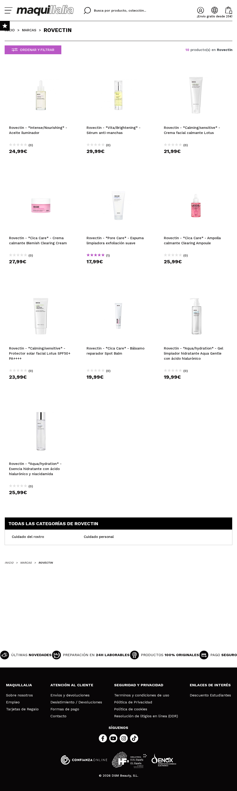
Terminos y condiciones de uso (141, 695)
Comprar (41, 159)
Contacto (58, 716)
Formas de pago (64, 709)
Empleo (13, 702)
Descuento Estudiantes (210, 695)
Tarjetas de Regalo (22, 709)
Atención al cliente (71, 685)
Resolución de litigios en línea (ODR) (146, 716)
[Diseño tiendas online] (164, 759)
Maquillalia (19, 685)
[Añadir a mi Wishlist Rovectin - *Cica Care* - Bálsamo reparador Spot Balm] (119, 292)
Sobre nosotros (19, 695)
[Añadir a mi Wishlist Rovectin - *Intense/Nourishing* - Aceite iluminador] (41, 71)
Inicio (10, 30)
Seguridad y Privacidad (138, 685)
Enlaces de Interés (210, 685)
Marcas (29, 30)
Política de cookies (130, 709)
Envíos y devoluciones (70, 695)
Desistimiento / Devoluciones (76, 702)
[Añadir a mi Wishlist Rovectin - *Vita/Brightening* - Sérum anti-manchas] (119, 71)
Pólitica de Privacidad (133, 702)
